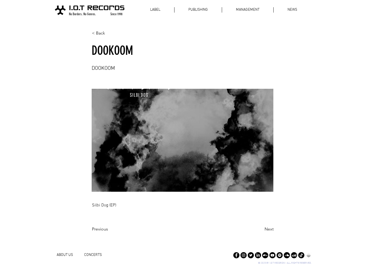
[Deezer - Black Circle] (294, 255)
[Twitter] (251, 255)
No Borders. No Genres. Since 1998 (95, 14)
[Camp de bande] (265, 255)
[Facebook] (236, 255)
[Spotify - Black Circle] (280, 255)
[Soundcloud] (287, 255)
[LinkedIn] (258, 255)
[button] (109, 33)
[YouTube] (272, 255)
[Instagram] (243, 255)
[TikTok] (301, 255)
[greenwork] (308, 255)
